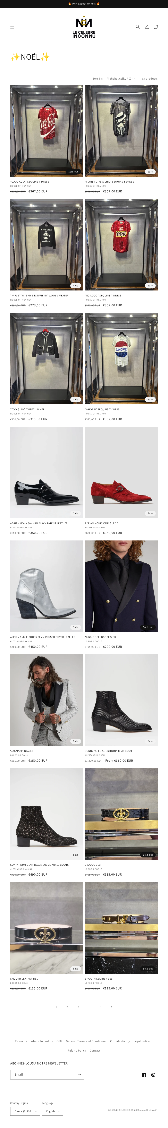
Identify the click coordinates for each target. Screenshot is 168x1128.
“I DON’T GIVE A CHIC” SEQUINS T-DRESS (109, 181)
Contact (95, 1050)
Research (21, 1041)
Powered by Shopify (148, 1110)
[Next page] (111, 1007)
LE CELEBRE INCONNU (127, 1110)
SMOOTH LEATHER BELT (24, 978)
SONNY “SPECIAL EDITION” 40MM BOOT (108, 751)
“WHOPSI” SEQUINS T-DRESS (102, 409)
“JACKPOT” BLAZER (22, 751)
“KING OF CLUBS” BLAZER (100, 637)
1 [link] (56, 1007)
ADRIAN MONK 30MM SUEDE (101, 523)
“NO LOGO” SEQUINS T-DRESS (103, 295)
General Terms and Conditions (86, 1041)
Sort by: (98, 78)
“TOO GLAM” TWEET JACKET (27, 409)
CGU (59, 1041)
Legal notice (142, 1041)
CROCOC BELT (93, 865)
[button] (12, 26)
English (50, 1111)
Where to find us (42, 1041)
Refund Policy (77, 1050)
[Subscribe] (79, 1074)
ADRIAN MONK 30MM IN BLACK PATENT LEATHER (39, 523)
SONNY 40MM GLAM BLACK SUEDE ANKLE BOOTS (39, 865)
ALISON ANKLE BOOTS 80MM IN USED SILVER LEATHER (42, 637)
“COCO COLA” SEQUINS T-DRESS (29, 181)
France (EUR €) (23, 1111)
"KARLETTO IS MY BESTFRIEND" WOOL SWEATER (39, 295)
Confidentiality (120, 1041)
